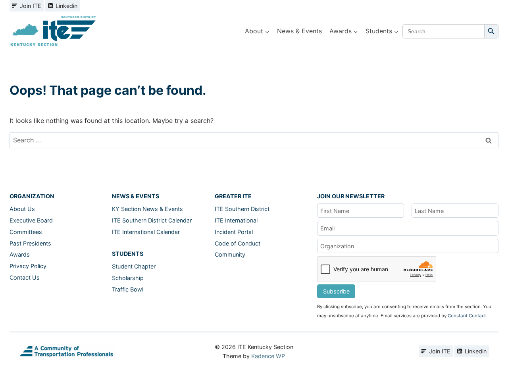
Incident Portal (234, 231)
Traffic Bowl (127, 289)
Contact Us (25, 277)
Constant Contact (467, 315)
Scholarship (128, 277)
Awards (20, 254)
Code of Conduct (237, 243)
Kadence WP (268, 356)
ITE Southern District (242, 208)
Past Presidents (30, 243)
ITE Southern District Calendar (152, 220)
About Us (22, 208)
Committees (26, 231)
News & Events (299, 31)
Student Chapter (134, 266)
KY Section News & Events (147, 208)
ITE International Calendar (146, 231)
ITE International (236, 220)
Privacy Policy (28, 266)
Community (230, 254)
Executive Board (31, 220)
